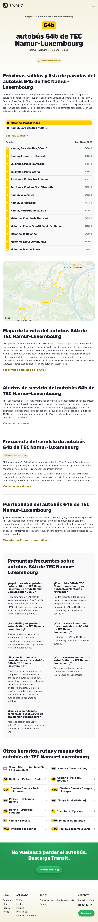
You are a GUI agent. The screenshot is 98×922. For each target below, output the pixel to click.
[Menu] (93, 5)
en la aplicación (33, 111)
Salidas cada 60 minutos (51, 60)
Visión (19, 900)
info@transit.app (86, 900)
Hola (6, 895)
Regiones (7, 900)
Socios (43, 895)
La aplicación (70, 407)
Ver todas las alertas (16, 423)
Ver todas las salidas (16, 486)
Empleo (20, 908)
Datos (43, 904)
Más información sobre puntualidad (26, 540)
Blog (5, 904)
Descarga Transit (47, 869)
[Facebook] (87, 905)
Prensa (6, 908)
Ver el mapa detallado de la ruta (23, 369)
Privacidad (21, 911)
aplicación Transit (53, 469)
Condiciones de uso (26, 915)
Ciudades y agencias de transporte (57, 900)
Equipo (19, 904)
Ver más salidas (16, 135)
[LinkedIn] (91, 905)
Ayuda (6, 911)
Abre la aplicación (33, 353)
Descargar (86, 913)
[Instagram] (79, 905)
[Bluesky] (83, 905)
